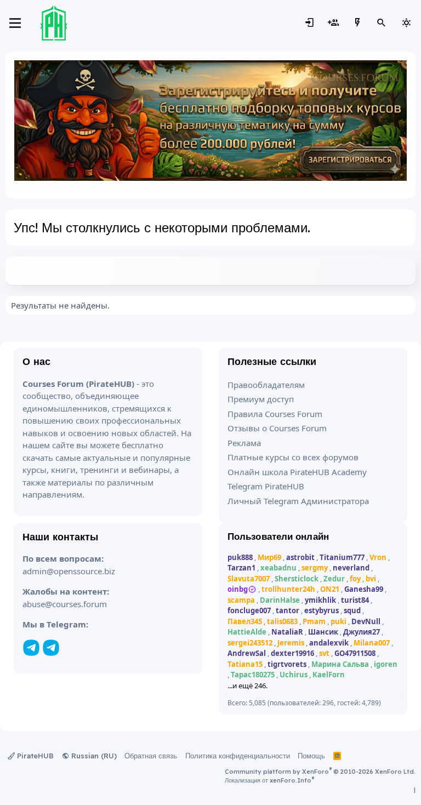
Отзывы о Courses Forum (277, 428)
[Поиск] (381, 23)
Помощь (311, 755)
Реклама (244, 442)
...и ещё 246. (247, 685)
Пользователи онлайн (278, 536)
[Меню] (15, 23)
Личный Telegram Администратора (298, 500)
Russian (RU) (93, 755)
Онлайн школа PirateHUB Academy (297, 471)
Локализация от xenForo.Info (269, 780)
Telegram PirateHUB (265, 486)
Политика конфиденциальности (237, 755)
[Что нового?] (357, 23)
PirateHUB (34, 755)
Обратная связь (150, 755)
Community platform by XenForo (320, 771)
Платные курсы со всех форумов (293, 457)
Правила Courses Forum (274, 413)
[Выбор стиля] (406, 23)
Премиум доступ (260, 398)
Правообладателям (266, 384)
